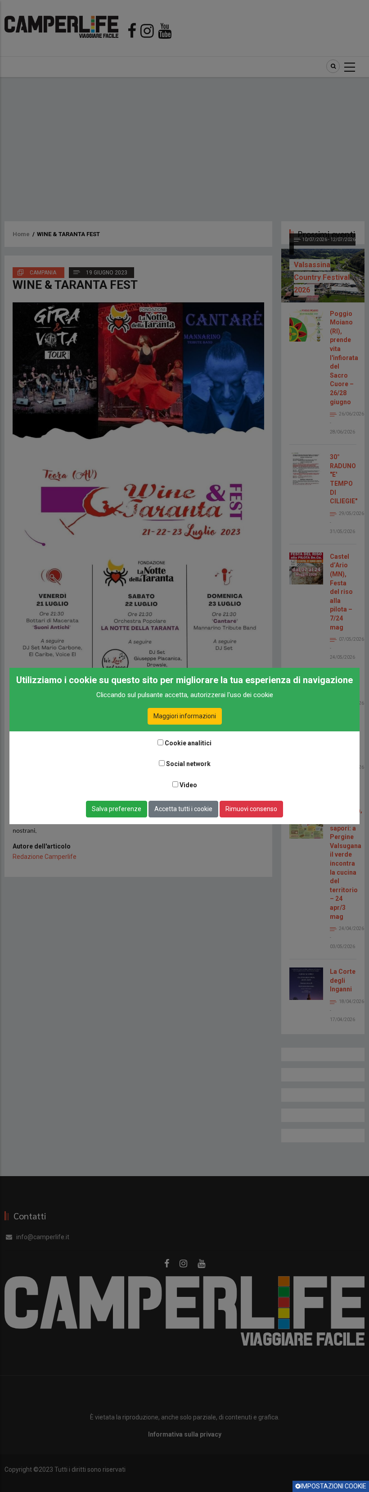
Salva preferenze (116, 808)
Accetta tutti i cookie (183, 808)
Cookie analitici (188, 743)
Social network (188, 763)
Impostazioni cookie (333, 1486)
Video (188, 785)
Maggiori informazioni (184, 716)
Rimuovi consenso (251, 808)
